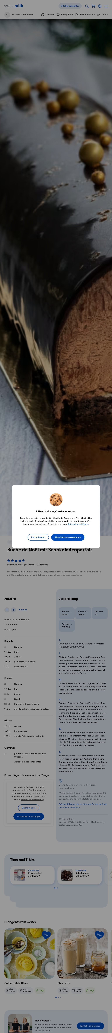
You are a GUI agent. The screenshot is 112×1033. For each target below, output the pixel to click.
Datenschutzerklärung (78, 524)
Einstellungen (38, 537)
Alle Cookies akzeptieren (68, 537)
